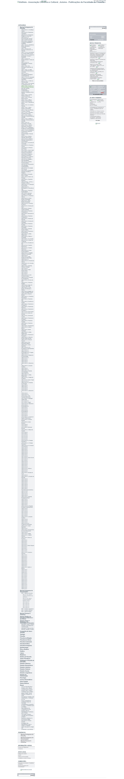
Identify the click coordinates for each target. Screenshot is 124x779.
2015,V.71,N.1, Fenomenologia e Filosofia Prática (27, 134)
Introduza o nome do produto (24, 773)
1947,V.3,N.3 (24, 573)
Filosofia (22, 636)
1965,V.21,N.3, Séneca (26, 468)
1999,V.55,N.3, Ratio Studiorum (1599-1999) (26, 257)
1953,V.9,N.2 (24, 541)
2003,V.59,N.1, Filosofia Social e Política (26, 229)
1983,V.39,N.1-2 (25, 369)
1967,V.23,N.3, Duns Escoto (27, 457)
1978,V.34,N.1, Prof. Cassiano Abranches (26, 396)
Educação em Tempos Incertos (97, 111)
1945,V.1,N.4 (24, 584)
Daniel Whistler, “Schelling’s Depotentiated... (96, 78)
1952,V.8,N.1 (24, 548)
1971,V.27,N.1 (24, 439)
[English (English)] (42, 0)
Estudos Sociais (24, 671)
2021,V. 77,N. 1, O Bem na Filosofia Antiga (27, 81)
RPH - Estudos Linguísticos (27, 608)
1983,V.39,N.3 (24, 368)
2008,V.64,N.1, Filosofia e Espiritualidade (27, 191)
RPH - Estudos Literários (26, 610)
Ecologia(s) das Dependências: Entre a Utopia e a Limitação (26, 724)
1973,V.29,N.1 (24, 425)
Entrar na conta (102, 0)
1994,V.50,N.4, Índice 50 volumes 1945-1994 (26, 286)
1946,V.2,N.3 (24, 580)
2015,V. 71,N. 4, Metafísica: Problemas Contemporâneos (27, 128)
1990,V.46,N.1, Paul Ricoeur (27, 325)
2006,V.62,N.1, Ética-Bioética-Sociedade (26, 201)
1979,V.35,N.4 (24, 387)
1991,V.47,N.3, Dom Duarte (27, 311)
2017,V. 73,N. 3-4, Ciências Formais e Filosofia (27, 110)
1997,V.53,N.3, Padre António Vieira (26, 270)
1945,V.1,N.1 (24, 588)
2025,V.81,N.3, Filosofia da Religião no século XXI (27, 35)
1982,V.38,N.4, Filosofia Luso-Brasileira (26, 371)
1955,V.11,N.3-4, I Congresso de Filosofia (26, 524)
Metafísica (23, 655)
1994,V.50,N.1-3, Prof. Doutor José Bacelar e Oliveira (26, 289)
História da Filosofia (25, 656)
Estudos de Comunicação (24, 675)
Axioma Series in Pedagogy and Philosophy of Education (27, 622)
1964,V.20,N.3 (24, 475)
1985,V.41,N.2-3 (25, 357)
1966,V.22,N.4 (24, 461)
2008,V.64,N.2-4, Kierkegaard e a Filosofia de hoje (27, 188)
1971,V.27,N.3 (24, 436)
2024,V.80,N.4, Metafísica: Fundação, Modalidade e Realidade (27, 42)
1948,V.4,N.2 (24, 571)
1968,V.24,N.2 (24, 453)
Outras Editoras (24, 683)
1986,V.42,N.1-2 (25, 353)
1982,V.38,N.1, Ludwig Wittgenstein (26, 375)
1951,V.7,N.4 (24, 549)
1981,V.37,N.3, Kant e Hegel (27, 379)
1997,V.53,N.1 (24, 273)
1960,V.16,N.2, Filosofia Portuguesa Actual (26, 497)
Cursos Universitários (26, 679)
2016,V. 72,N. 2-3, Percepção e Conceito (26, 123)
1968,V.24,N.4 (24, 450)
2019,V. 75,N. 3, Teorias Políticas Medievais (26, 95)
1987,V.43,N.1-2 (25, 349)
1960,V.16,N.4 (24, 493)
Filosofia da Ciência (25, 640)
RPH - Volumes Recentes (27, 593)
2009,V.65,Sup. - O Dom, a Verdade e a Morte (27, 182)
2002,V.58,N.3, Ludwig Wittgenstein (26, 234)
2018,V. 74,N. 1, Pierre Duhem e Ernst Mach (26, 108)
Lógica (22, 653)
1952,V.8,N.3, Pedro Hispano (27, 545)
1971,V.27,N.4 (24, 435)
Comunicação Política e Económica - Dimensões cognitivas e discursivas (95, 117)
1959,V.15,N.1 (24, 504)
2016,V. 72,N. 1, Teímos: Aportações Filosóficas (26, 125)
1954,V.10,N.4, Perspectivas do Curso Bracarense (27, 530)
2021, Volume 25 (26, 604)
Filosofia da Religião (26, 638)
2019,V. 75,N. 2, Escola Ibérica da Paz (26, 98)
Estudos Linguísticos (26, 672)
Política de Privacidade (23, 756)
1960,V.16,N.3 (24, 495)
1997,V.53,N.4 (24, 268)
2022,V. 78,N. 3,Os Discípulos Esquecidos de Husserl (27, 67)
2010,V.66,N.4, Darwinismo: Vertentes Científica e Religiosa (27, 171)
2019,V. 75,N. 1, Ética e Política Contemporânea (26, 100)
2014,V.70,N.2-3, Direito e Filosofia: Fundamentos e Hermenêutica (27, 140)
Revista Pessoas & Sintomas (25, 614)
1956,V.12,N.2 (24, 520)
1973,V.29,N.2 (24, 424)
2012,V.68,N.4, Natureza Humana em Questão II (26, 152)
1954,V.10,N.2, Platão (26, 533)
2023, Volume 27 (26, 602)
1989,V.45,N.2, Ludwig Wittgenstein (26, 333)
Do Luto (23, 699)
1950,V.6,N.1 (24, 560)
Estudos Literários (25, 667)
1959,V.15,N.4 (24, 500)
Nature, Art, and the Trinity (95, 64)
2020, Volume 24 (26, 606)
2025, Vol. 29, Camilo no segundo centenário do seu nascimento (28, 595)
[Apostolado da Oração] (26, 769)
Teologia (22, 634)
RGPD (19, 755)
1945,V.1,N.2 (24, 587)
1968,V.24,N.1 (24, 454)
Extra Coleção (24, 681)
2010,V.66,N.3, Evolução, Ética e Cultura (26, 175)
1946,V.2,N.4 (24, 579)
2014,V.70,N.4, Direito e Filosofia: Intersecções (26, 137)
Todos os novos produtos (97, 80)
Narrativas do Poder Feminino (96, 112)
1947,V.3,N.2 (24, 576)
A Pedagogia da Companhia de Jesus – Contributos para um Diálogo (27, 705)
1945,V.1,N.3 (24, 585)
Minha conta (93, 2)
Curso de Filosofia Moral (26, 686)
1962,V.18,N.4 (24, 484)
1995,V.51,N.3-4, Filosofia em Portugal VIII (27, 278)
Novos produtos (95, 43)
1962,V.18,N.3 (24, 485)
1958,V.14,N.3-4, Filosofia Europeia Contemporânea (27, 506)
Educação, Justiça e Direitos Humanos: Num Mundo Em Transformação (27, 625)
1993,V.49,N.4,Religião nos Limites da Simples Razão (27, 292)
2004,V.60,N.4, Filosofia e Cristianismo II (27, 211)
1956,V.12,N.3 (24, 519)
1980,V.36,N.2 (24, 385)
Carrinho (93, 31)
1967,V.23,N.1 (24, 460)
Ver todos (98, 120)
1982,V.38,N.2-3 (25, 373)
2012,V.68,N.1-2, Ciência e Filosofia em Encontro (27, 157)
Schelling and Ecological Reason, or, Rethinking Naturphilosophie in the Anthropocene (97, 69)
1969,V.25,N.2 (24, 448)
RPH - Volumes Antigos (26, 611)
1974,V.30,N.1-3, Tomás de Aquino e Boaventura (27, 417)
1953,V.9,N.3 (24, 540)
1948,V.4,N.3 (24, 569)
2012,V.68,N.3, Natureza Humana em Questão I (26, 155)
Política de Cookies (22, 753)
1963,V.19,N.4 (24, 479)
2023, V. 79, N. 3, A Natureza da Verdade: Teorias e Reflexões (27, 56)
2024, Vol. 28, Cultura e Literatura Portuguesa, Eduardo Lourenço (27, 599)
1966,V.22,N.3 (24, 463)
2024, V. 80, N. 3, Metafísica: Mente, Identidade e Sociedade (27, 46)
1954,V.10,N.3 (24, 532)
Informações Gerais (25, 745)
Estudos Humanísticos (26, 665)
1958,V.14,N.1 (24, 509)
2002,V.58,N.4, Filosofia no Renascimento (27, 232)
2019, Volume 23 (26, 607)
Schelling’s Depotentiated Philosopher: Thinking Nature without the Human (96, 75)
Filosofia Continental (26, 641)
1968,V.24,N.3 (24, 452)
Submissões (22, 761)
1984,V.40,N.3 (24, 361)
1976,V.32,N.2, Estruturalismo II (25, 405)
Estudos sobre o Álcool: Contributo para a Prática (26, 688)
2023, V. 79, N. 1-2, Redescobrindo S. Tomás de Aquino (27, 59)
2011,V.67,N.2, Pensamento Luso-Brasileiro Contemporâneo (27, 165)
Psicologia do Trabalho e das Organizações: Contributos (27, 697)
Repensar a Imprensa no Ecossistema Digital (26, 719)
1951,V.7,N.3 (24, 550)
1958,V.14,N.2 (24, 508)
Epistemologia (24, 647)
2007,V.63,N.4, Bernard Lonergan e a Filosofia (26, 194)
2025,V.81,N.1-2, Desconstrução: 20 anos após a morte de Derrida (26, 38)
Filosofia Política (25, 643)
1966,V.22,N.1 (24, 465)
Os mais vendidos (95, 97)
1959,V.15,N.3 (24, 501)
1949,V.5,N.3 (24, 563)
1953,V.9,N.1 (24, 542)
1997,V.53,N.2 (24, 272)
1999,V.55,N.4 (24, 255)
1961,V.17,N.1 (24, 492)
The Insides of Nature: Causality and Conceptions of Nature (27, 715)
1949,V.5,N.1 (24, 565)
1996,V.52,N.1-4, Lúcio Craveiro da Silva (26, 275)
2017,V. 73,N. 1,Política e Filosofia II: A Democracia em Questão (27, 116)
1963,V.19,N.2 (24, 481)
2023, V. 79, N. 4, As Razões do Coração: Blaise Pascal (27, 53)
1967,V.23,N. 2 (24, 458)
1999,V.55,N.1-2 (25, 259)
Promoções (94, 84)
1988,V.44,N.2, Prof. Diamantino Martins (25, 343)
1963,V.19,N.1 (24, 483)
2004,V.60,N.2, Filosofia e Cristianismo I (27, 216)
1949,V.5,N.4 (24, 561)
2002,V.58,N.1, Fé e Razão (27, 238)
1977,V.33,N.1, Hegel (26, 402)
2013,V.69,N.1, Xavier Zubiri (27, 150)
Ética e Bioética (24, 649)
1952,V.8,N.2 (24, 546)
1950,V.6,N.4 (24, 556)
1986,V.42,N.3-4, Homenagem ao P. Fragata (27, 352)
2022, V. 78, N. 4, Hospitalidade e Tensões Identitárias (26, 63)
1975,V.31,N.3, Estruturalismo (24, 411)
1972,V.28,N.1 (24, 433)
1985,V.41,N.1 (24, 359)
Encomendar (100, 39)
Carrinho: (101, 2)
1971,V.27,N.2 (24, 437)
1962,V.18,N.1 (24, 488)
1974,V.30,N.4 (24, 415)
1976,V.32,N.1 (24, 407)
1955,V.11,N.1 (24, 528)
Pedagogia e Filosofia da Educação (27, 661)
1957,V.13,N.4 (24, 511)
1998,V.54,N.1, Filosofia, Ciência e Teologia (26, 266)
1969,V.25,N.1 (24, 449)
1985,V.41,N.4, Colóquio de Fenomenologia (27, 356)
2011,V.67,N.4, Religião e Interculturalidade (26, 160)
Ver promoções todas (98, 94)
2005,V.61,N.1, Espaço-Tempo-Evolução (26, 209)
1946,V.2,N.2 (24, 581)
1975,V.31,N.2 (24, 412)
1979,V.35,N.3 (24, 389)
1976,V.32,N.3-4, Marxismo (27, 403)
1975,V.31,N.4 (24, 408)
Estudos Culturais (25, 669)
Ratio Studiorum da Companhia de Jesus (26, 709)
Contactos (20, 748)
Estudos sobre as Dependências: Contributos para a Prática (27, 712)
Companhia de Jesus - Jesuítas (26, 632)
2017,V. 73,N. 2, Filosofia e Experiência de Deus (27, 113)
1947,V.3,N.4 (24, 575)
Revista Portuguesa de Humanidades (26, 591)
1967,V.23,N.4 (24, 456)
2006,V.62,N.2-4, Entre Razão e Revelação (26, 199)
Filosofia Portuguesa (26, 645)
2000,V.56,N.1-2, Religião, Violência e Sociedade (27, 253)
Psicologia (23, 677)
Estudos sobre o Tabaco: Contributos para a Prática (27, 691)
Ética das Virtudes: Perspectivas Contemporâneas (25, 89)
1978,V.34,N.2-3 (25, 394)
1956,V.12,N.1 (24, 521)
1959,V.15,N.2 (24, 503)
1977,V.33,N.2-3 (25, 400)
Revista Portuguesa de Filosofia (26, 28)
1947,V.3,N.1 (24, 577)
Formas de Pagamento (23, 747)
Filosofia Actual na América (27, 489)
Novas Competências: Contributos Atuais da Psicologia (26, 702)
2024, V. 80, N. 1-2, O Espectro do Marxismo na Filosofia (27, 49)
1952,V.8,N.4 (24, 544)
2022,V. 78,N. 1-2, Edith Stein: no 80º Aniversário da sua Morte (27, 71)
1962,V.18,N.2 (24, 487)
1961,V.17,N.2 (24, 491)
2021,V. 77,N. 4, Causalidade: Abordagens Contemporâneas (27, 74)
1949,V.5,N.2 (24, 564)
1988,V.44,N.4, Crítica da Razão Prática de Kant (26, 338)
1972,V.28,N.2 (24, 432)
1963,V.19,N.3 (24, 480)
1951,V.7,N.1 (24, 554)
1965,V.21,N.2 (24, 469)
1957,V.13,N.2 (24, 513)
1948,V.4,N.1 (24, 572)
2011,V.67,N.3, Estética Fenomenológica (26, 162)
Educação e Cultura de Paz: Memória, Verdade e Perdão (27, 629)
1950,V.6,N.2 (24, 558)
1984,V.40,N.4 (24, 360)
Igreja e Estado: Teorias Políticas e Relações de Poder (26, 694)
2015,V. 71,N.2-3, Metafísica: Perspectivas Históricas (27, 131)
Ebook (22, 685)
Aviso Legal (22, 752)
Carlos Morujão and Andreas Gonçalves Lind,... (96, 57)
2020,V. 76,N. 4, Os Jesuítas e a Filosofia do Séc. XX (27, 84)
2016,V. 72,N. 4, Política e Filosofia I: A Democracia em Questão (27, 120)
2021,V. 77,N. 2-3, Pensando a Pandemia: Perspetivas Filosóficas (27, 78)
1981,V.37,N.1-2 (25, 381)
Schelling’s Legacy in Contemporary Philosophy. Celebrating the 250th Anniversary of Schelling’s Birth (97, 54)
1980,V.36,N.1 (24, 386)
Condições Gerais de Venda (24, 758)
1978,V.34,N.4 (24, 393)
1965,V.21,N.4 (24, 467)
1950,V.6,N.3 (24, 557)
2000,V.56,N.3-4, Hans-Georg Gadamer (26, 251)
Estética (22, 651)
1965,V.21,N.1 (24, 471)
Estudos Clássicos (25, 663)
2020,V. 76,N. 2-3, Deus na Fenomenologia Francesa (27, 86)
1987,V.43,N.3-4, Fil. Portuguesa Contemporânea (27, 348)
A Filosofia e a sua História (27, 729)
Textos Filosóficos (25, 658)
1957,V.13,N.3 (24, 512)
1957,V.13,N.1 (24, 515)
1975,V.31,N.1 (24, 414)
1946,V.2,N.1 (24, 583)
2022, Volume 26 (26, 603)
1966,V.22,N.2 (24, 464)
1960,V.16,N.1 (24, 499)
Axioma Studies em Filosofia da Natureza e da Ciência (26, 618)
